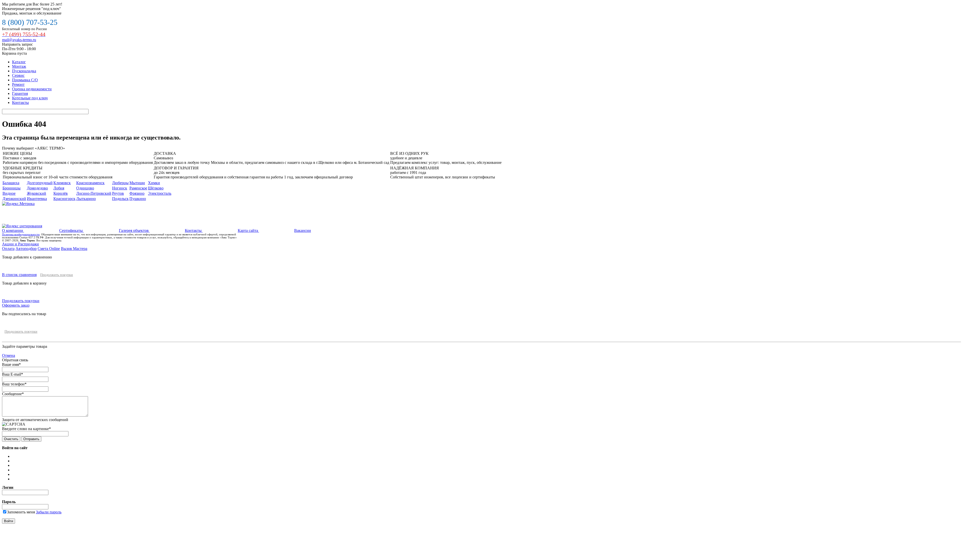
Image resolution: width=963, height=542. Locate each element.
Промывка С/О (25, 80)
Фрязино (136, 193)
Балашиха (11, 183)
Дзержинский (14, 198)
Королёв (60, 193)
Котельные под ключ (30, 98)
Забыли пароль (48, 512)
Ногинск (119, 188)
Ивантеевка (37, 198)
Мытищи (137, 183)
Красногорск (64, 198)
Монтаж (19, 66)
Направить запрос (17, 44)
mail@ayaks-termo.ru (19, 40)
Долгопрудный (40, 183)
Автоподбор (26, 248)
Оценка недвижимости (32, 89)
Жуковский (36, 193)
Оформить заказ (15, 305)
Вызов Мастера (74, 248)
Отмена (8, 355)
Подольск (120, 198)
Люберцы (120, 183)
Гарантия (20, 93)
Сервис (18, 75)
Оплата (8, 248)
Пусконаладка (24, 71)
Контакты (20, 102)
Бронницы (12, 188)
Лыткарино (86, 198)
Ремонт (18, 84)
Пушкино (137, 198)
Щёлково (156, 188)
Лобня (58, 188)
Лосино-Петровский (93, 193)
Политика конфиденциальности (21, 234)
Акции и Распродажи (20, 244)
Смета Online (49, 248)
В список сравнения (19, 275)
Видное (9, 193)
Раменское (138, 188)
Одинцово (85, 188)
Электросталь (159, 193)
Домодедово (37, 188)
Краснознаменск (90, 183)
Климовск (62, 183)
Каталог (19, 62)
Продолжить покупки (56, 275)
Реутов (118, 193)
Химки (154, 183)
